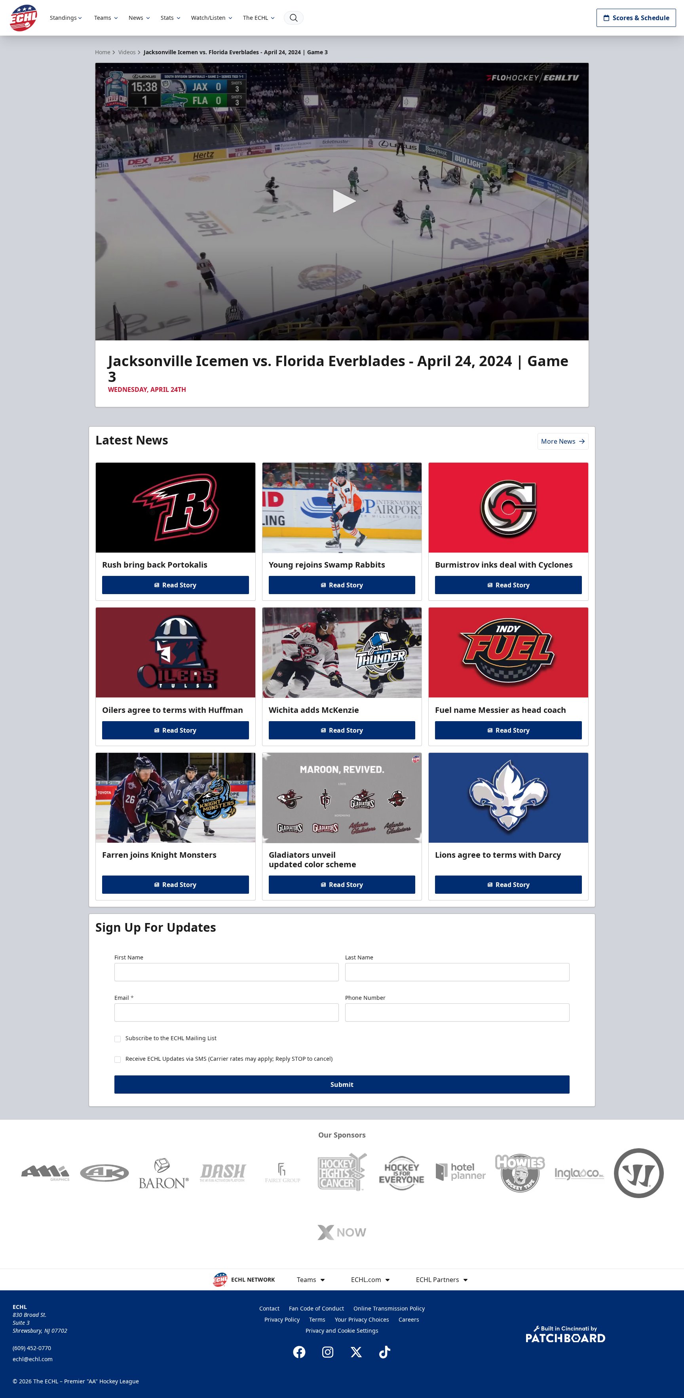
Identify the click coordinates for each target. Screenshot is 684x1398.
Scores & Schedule (641, 17)
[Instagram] (328, 1352)
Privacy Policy (282, 1319)
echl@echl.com (33, 1359)
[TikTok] (385, 1352)
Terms (317, 1319)
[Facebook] (299, 1352)
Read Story (179, 585)
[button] (342, 201)
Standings (63, 17)
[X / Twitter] (356, 1352)
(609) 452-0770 (32, 1348)
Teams (102, 17)
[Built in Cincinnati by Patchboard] (565, 1334)
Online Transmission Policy (389, 1308)
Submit (342, 1084)
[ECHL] (23, 18)
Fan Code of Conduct (316, 1308)
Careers (409, 1319)
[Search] (294, 18)
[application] (342, 201)
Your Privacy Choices (362, 1319)
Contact (269, 1308)
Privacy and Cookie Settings (342, 1330)
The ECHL (255, 17)
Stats (167, 17)
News (136, 17)
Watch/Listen (208, 17)
